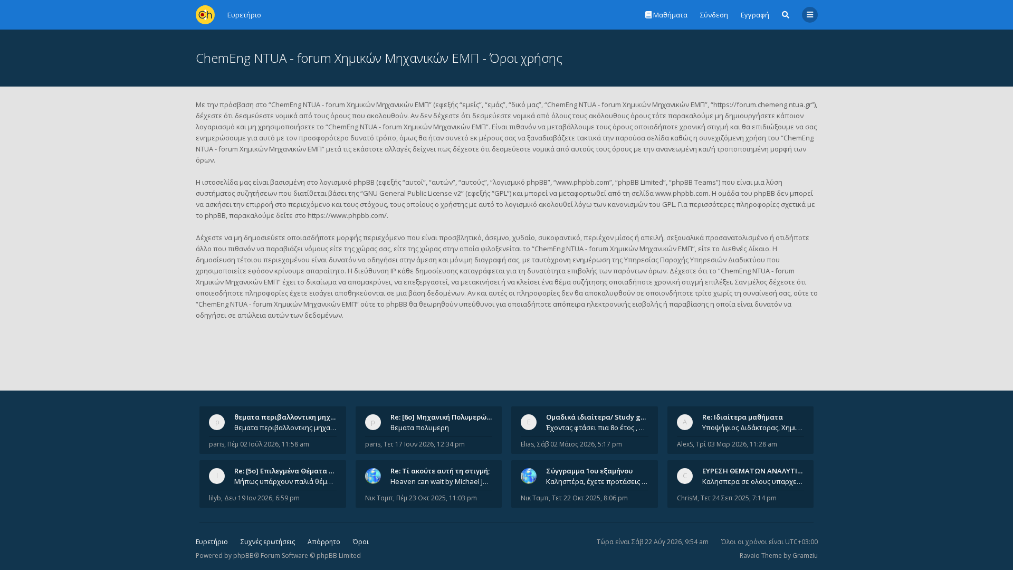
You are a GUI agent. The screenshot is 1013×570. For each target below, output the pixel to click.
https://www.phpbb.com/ (347, 215)
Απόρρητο (324, 541)
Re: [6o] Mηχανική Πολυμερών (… (445, 417)
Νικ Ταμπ (379, 497)
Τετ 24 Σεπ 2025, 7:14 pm (739, 497)
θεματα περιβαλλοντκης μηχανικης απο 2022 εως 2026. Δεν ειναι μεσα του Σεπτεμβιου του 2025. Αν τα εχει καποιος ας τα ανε (285, 427)
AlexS (685, 444)
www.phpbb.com (682, 193)
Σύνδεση (714, 15)
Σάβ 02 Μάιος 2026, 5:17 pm (579, 444)
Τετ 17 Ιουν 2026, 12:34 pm (424, 444)
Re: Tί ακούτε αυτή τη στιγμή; (440, 471)
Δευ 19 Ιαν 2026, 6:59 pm (262, 497)
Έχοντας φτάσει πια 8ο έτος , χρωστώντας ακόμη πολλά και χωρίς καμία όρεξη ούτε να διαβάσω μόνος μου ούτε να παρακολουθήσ (597, 427)
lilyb (215, 497)
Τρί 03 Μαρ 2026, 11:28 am (736, 444)
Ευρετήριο (212, 541)
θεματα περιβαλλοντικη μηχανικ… (292, 417)
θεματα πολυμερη (419, 427)
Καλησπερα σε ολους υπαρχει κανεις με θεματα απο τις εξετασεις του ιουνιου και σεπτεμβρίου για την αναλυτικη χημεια (753, 481)
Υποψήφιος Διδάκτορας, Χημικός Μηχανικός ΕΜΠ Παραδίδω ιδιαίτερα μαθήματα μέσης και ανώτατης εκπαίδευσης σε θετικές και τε (753, 427)
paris (216, 444)
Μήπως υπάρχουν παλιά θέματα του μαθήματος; (285, 481)
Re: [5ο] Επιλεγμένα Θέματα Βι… (287, 471)
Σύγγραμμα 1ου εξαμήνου (589, 471)
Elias (527, 444)
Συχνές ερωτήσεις (268, 541)
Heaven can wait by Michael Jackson (441, 481)
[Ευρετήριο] (205, 14)
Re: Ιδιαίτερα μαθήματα (742, 417)
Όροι (361, 541)
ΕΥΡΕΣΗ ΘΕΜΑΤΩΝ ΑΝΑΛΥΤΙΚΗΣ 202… (765, 471)
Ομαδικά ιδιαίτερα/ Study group (601, 417)
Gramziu (805, 555)
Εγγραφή (755, 15)
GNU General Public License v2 (412, 193)
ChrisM (687, 497)
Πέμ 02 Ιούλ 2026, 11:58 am (268, 444)
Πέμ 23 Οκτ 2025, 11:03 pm (436, 497)
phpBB (243, 555)
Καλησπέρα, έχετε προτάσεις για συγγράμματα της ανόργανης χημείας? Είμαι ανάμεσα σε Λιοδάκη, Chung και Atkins (597, 481)
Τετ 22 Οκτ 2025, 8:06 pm (590, 497)
